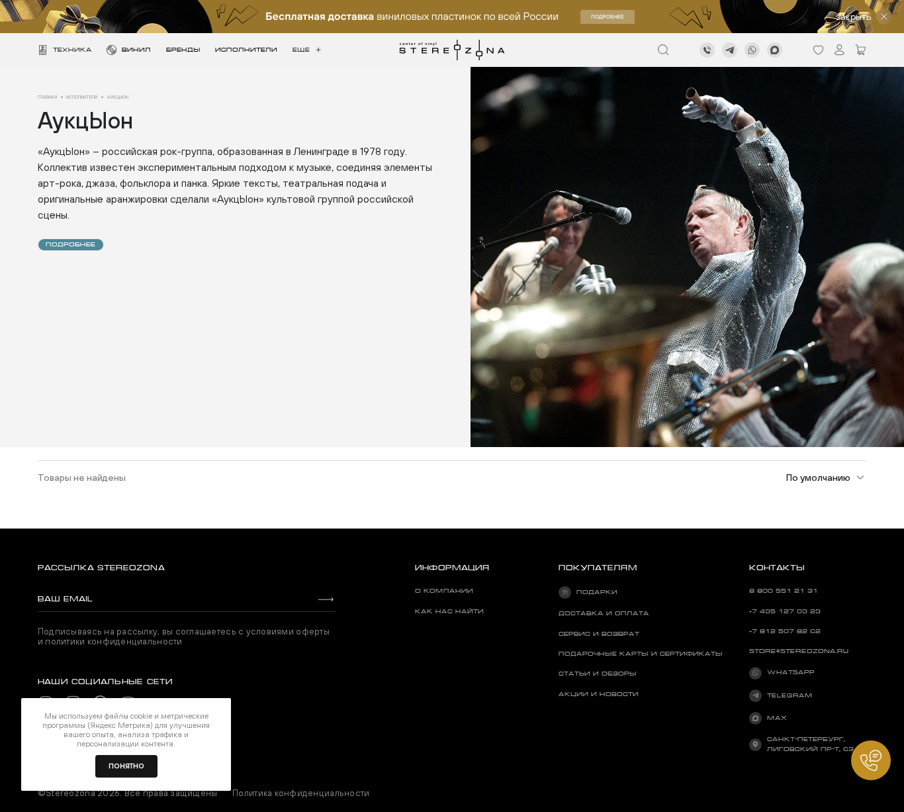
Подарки (596, 592)
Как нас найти (449, 611)
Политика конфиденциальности (300, 793)
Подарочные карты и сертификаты (641, 653)
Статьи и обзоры (598, 673)
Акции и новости (599, 694)
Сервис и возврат (599, 634)
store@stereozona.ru (798, 651)
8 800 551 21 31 (783, 590)
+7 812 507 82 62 (785, 631)
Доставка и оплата (604, 613)
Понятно (126, 766)
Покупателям (598, 568)
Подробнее (70, 244)
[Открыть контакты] (871, 760)
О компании (444, 590)
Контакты (777, 568)
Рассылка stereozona (101, 568)
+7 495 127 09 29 (785, 611)
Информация (452, 568)
